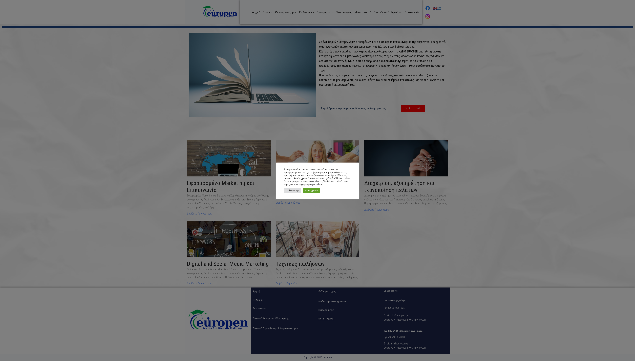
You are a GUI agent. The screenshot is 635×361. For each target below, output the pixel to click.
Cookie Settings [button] (292, 190)
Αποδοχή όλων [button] (311, 190)
